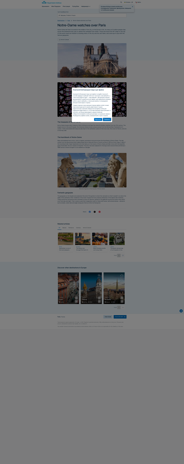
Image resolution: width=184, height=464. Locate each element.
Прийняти (107, 119)
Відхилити (98, 119)
